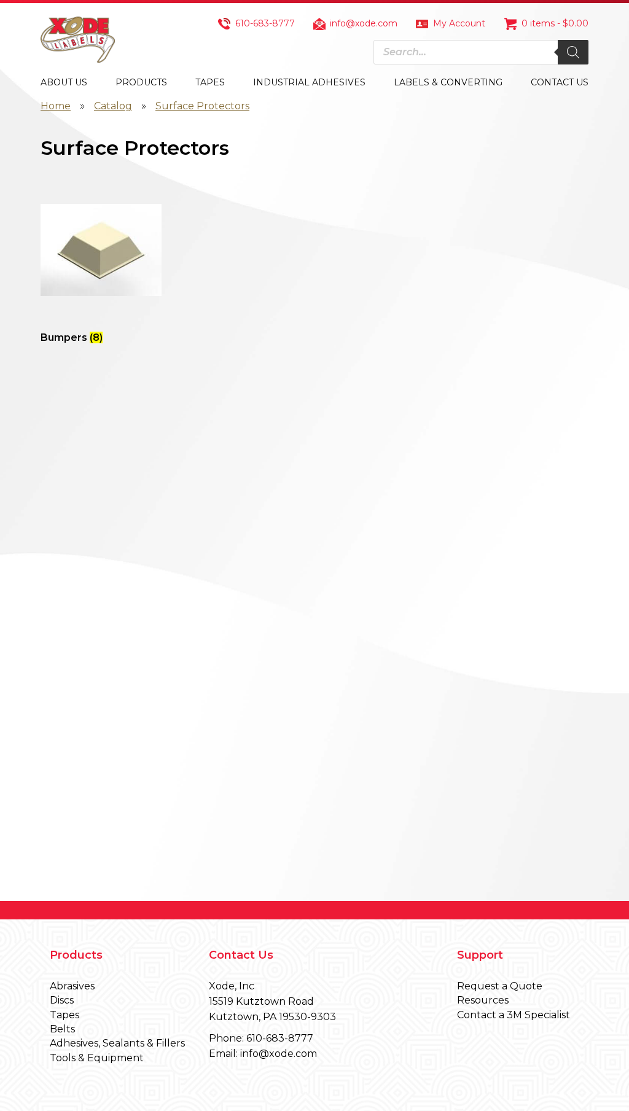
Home (56, 106)
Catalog (113, 106)
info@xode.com (363, 23)
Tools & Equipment (97, 1058)
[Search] (573, 52)
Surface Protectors (202, 106)
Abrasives (72, 986)
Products (141, 82)
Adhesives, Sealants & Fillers (117, 1043)
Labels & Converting (448, 82)
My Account (459, 23)
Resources (483, 1000)
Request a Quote (499, 986)
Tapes (210, 82)
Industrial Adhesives (309, 82)
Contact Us (559, 82)
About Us (64, 82)
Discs (62, 1000)
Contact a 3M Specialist (513, 1015)
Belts (62, 1029)
